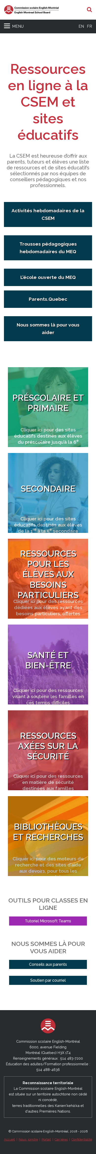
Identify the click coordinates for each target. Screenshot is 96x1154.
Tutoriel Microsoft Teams (48, 921)
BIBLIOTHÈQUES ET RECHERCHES (48, 832)
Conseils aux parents (48, 964)
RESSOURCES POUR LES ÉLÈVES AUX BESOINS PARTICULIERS (48, 574)
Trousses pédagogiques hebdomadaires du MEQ (48, 247)
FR (89, 26)
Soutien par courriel (48, 980)
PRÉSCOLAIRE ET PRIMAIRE (48, 403)
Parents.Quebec (48, 299)
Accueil (9, 1139)
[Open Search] (89, 10)
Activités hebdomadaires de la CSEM (48, 214)
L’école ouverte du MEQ (48, 277)
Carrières (61, 1139)
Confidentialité (81, 1139)
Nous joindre (28, 1139)
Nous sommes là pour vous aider (48, 328)
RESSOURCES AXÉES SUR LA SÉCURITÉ (48, 746)
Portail (46, 1139)
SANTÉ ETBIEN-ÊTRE (48, 660)
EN (81, 26)
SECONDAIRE (48, 489)
